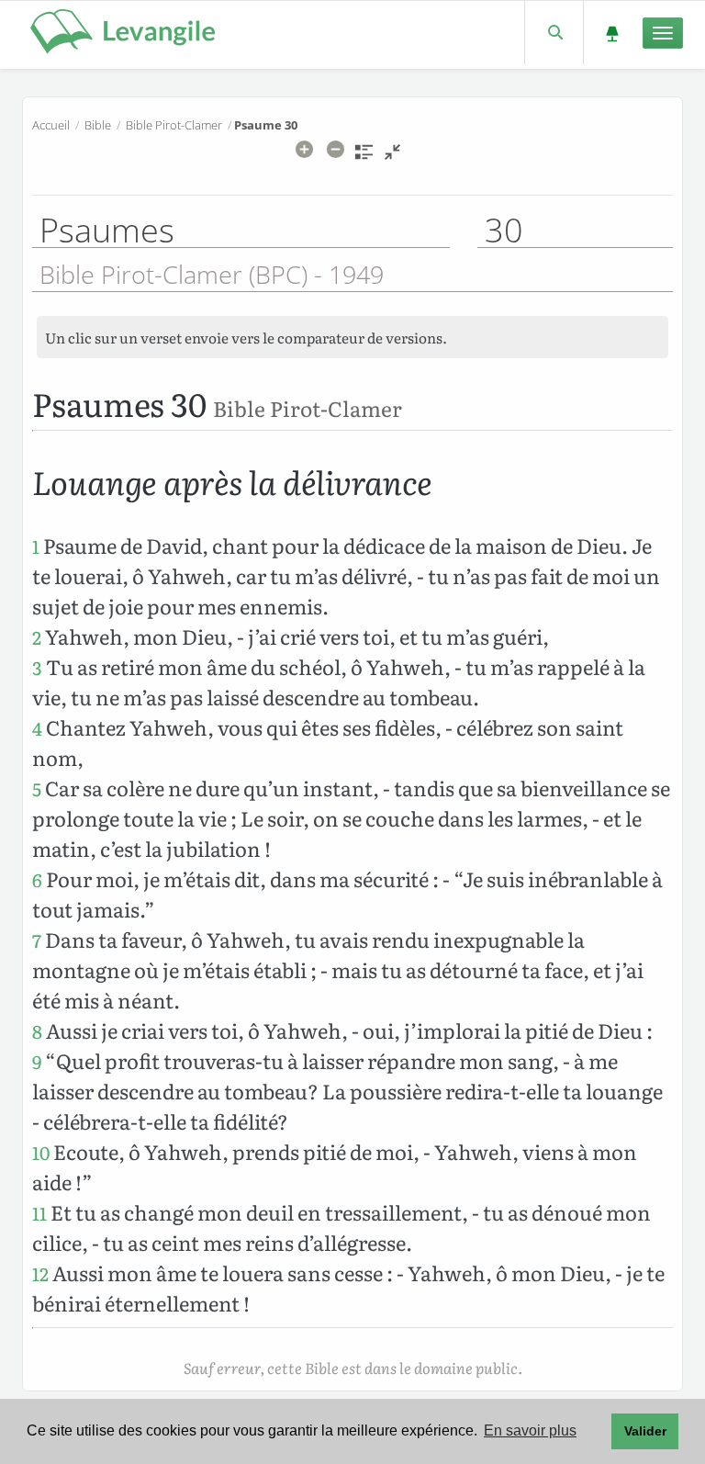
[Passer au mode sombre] (612, 32)
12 (40, 1273)
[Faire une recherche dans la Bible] (554, 32)
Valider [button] (645, 1431)
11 (39, 1212)
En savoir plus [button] (530, 1430)
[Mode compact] (392, 158)
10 (41, 1152)
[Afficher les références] (364, 158)
